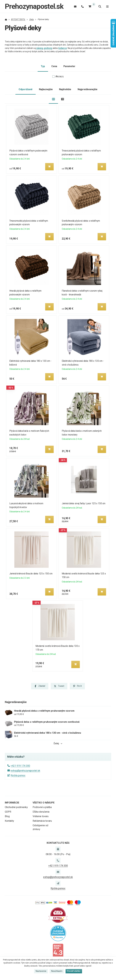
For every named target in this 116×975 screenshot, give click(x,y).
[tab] (53, 99)
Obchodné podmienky (16, 807)
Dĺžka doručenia (41, 811)
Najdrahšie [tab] (65, 89)
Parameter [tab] (69, 66)
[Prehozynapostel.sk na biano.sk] (58, 950)
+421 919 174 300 (20, 765)
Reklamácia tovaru (42, 820)
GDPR (8, 811)
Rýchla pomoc (18, 775)
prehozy (48, 48)
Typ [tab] (43, 66)
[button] (49, 166)
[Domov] (6, 19)
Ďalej (56, 743)
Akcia (59, 76)
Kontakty (9, 820)
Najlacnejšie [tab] (46, 89)
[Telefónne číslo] (82, 6)
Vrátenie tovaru (40, 816)
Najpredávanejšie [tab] (87, 89)
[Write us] (58, 883)
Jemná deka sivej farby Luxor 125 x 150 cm (83, 503)
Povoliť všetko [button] (73, 971)
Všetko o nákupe (44, 802)
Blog (7, 816)
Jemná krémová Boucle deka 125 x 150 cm (30, 573)
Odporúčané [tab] (25, 89)
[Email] (75, 6)
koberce (62, 48)
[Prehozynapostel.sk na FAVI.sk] (58, 914)
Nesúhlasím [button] (56, 971)
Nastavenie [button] (41, 971)
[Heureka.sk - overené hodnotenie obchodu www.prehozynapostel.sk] (58, 933)
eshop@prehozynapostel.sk (25, 770)
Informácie (12, 802)
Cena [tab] (54, 66)
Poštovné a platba (42, 807)
